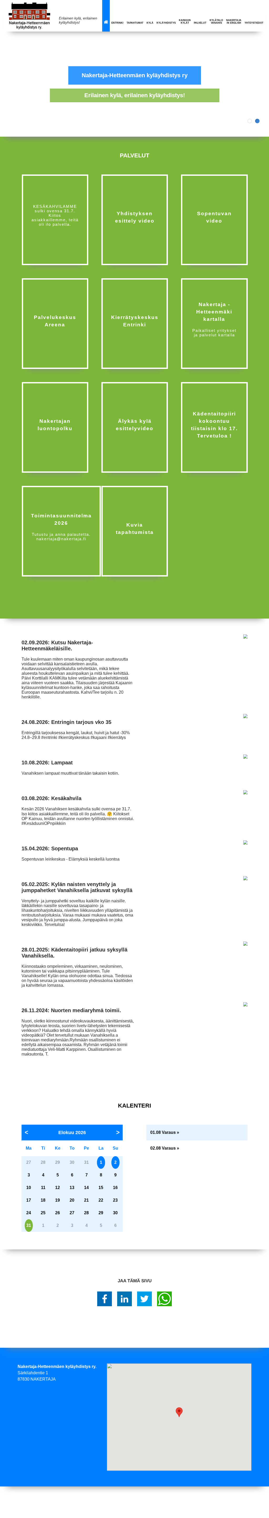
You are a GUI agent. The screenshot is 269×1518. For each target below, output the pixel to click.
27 (72, 1213)
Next (261, 84)
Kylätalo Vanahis (216, 21)
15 (101, 1187)
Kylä (150, 23)
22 (101, 1200)
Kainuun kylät (185, 21)
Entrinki (117, 23)
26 (57, 1213)
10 (28, 1187)
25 (43, 1213)
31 (28, 1225)
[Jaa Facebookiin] (104, 1298)
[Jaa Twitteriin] (144, 1298)
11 (43, 1187)
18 (43, 1200)
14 (86, 1187)
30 (115, 1213)
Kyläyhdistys (166, 23)
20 (72, 1200)
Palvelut (200, 23)
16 (115, 1187)
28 (86, 1213)
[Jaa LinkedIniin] (124, 1298)
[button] (179, 1412)
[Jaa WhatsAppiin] (164, 1298)
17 (28, 1200)
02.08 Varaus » (164, 1148)
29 (101, 1213)
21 (86, 1200)
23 (115, 1200)
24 (28, 1213)
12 (57, 1187)
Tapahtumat (135, 23)
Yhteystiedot (254, 23)
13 (72, 1187)
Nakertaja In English (233, 21)
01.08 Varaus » (164, 1132)
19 (57, 1200)
